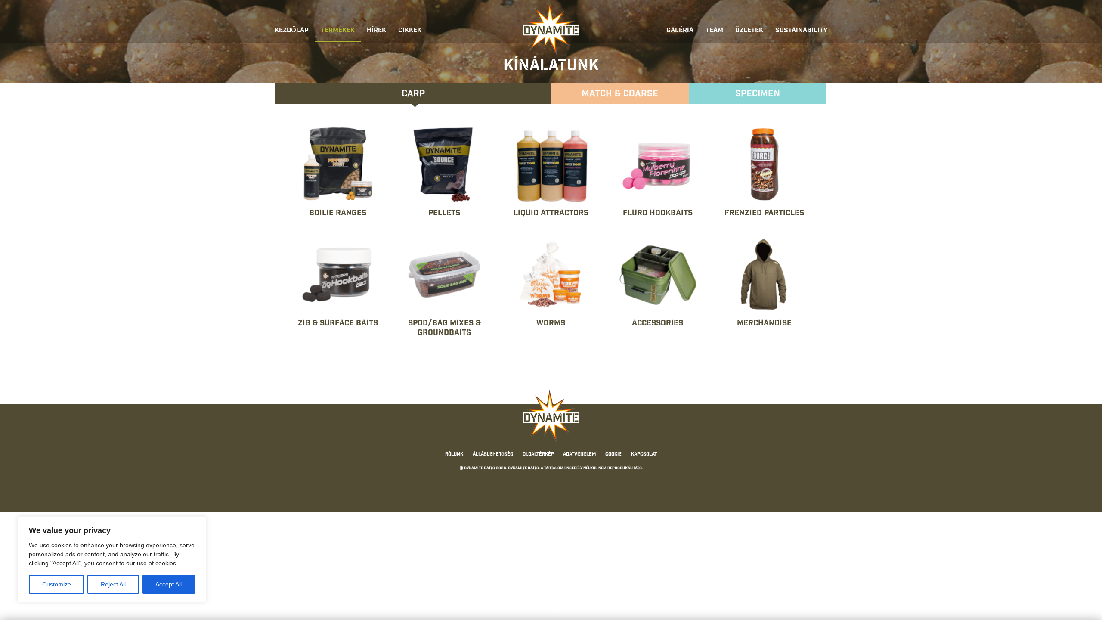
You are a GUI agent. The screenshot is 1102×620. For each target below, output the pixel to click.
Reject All (113, 584)
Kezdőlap (292, 31)
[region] (112, 559)
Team (714, 31)
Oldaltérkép (538, 454)
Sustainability (801, 31)
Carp (413, 94)
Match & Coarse (620, 94)
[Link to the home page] (551, 28)
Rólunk (454, 454)
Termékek (338, 31)
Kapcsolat (644, 454)
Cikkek (409, 31)
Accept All (168, 584)
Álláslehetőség (493, 454)
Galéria (679, 31)
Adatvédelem (579, 454)
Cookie (613, 454)
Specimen (757, 94)
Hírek (376, 31)
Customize (56, 584)
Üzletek (749, 31)
